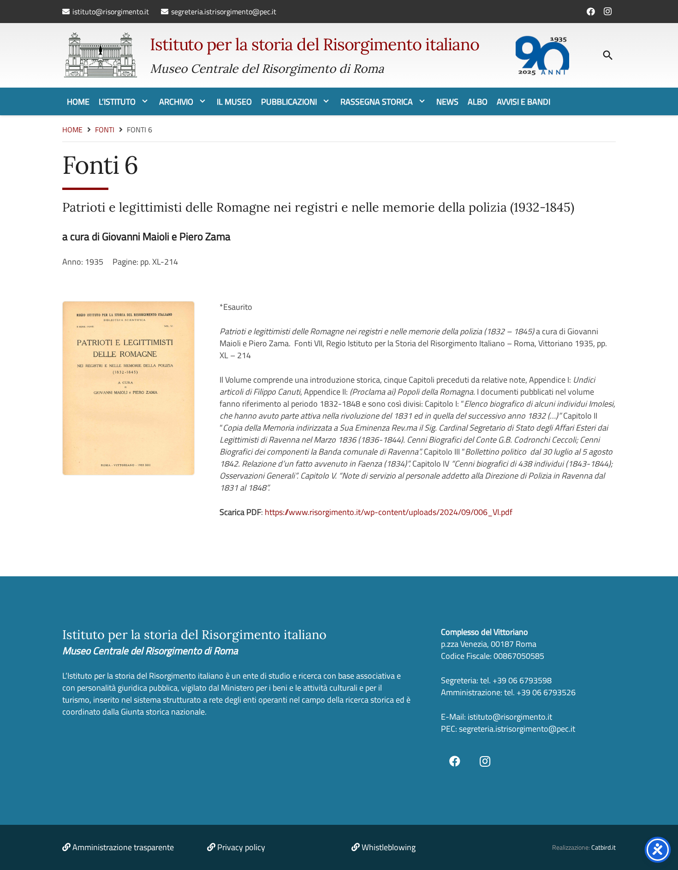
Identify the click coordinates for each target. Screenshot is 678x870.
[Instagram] (607, 11)
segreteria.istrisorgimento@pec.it (517, 728)
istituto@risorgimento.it (509, 716)
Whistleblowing (389, 847)
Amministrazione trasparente (123, 847)
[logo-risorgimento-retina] (100, 55)
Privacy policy (241, 847)
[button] (608, 55)
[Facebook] (591, 11)
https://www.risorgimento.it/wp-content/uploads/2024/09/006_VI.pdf (388, 512)
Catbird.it (603, 847)
